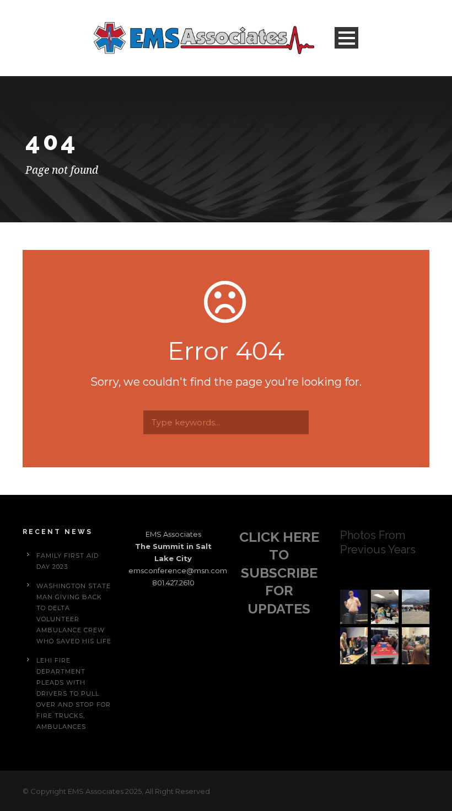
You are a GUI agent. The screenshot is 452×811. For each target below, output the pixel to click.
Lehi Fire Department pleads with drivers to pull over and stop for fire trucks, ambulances (73, 693)
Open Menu (346, 38)
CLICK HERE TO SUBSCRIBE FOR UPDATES (279, 573)
